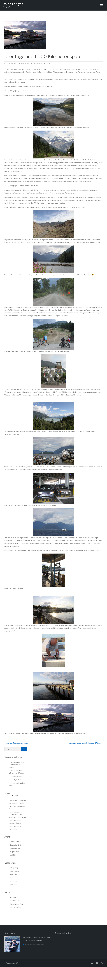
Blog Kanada (38, 63)
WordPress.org (15, 907)
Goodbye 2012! (15, 780)
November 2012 (15, 848)
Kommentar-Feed (16, 904)
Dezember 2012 (15, 845)
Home (12, 878)
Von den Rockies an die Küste (17, 743)
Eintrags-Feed (15, 901)
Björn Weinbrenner (17, 800)
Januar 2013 (14, 842)
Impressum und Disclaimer (33, 945)
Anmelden (13, 897)
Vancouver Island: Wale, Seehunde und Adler (84, 743)
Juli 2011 (13, 855)
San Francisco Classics (16, 803)
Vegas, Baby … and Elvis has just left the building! (16, 764)
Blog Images (14, 868)
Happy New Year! (16, 776)
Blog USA (13, 874)
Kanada (49, 63)
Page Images (14, 881)
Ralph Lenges (13, 4)
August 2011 (14, 852)
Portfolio (13, 884)
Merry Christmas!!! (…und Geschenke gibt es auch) (17, 814)
